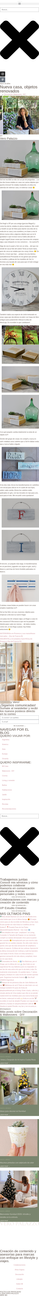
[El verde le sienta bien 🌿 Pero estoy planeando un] (6, 1230)
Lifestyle (19, 1279)
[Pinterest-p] (2, 79)
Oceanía (5, 758)
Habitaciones (7, 790)
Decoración (8, 94)
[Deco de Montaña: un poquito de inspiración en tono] (19, 1237)
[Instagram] (2, 74)
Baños (4, 785)
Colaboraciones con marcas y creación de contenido (19, 901)
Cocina (4, 776)
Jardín (4, 795)
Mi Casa (5, 766)
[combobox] (19, 10)
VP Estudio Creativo (13, 908)
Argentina (5, 740)
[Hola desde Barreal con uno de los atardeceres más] (19, 1244)
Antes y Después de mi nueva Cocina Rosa (18, 1060)
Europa (4, 754)
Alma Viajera (19, 1270)
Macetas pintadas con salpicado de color (17, 1163)
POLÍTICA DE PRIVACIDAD (10, 1292)
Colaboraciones (19, 1265)
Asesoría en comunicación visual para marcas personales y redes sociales (18, 891)
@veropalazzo (5, 1009)
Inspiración (6, 799)
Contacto (19, 1289)
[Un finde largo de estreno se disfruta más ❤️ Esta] (32, 1230)
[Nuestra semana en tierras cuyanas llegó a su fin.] (32, 1237)
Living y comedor (8, 780)
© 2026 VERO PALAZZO (9, 1293)
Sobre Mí (19, 1284)
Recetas (5, 804)
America (5, 744)
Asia (3, 749)
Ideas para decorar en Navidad (13, 1111)
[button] (19, 4)
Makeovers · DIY (20, 94)
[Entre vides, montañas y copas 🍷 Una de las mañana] (19, 1230)
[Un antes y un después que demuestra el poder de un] (6, 1237)
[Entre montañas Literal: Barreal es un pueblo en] (6, 1244)
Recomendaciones (9, 809)
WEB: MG (3, 1295)
